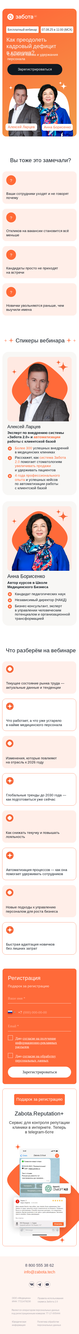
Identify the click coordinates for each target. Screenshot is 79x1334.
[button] (34, 69)
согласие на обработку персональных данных (35, 1058)
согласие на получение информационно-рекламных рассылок (36, 1043)
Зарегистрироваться (39, 1072)
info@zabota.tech (39, 1272)
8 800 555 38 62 (39, 1265)
